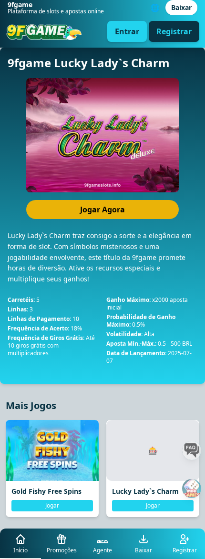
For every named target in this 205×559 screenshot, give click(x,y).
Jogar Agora (102, 209)
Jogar (52, 505)
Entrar (127, 31)
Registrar (174, 31)
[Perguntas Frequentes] (191, 450)
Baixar (181, 7)
